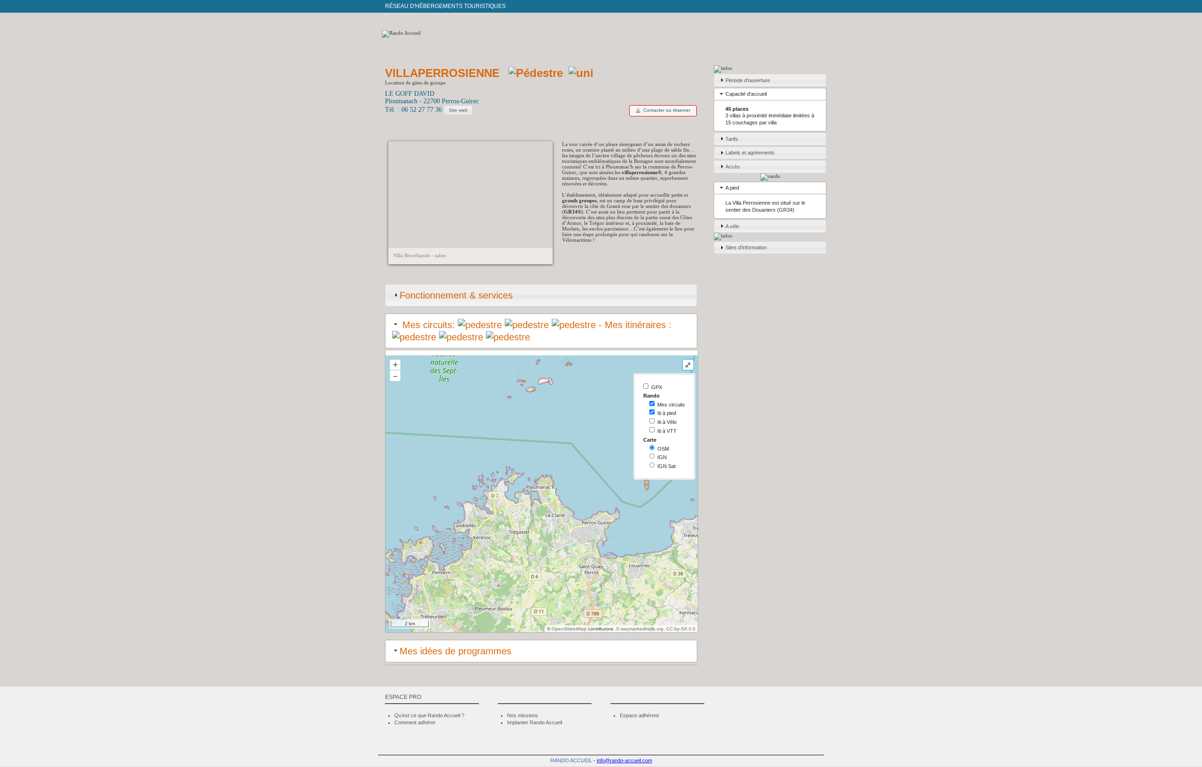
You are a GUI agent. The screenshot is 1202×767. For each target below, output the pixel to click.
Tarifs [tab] (731, 139)
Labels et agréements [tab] (750, 152)
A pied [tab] (732, 188)
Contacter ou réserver (667, 110)
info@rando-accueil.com (624, 760)
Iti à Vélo (667, 422)
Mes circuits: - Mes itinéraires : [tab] (535, 325)
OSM (663, 449)
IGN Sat (666, 466)
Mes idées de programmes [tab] (455, 651)
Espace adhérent (639, 715)
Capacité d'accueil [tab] (746, 94)
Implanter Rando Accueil (534, 722)
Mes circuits (671, 404)
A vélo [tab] (732, 226)
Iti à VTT (667, 431)
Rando (651, 396)
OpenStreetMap (569, 628)
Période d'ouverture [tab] (747, 80)
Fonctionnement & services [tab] (456, 295)
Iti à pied (666, 413)
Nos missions (522, 715)
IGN (662, 457)
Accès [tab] (732, 166)
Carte (649, 440)
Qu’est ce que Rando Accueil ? (429, 715)
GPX (656, 387)
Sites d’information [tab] (746, 247)
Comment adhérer (415, 722)
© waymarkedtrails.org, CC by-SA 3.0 (655, 628)
